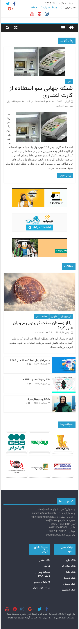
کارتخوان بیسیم (42, 582)
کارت (58, 106)
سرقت (64, 106)
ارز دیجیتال (66, 316)
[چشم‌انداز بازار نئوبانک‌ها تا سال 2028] (64, 359)
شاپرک (47, 566)
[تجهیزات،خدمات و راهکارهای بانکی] (71, 28)
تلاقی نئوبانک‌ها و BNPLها (36, 380)
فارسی (54, 316)
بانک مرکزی (44, 560)
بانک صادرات (69, 566)
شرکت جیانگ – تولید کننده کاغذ (47, 8)
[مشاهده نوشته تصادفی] (16, 27)
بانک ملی (71, 560)
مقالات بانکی (41, 316)
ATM (13, 101)
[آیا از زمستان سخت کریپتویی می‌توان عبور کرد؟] (39, 275)
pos (19, 101)
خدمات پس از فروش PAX (42, 574)
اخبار (69, 81)
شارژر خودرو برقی (41, 588)
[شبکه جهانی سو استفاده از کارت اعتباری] (39, 49)
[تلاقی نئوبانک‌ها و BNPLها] (64, 378)
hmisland (40, 101)
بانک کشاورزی (68, 590)
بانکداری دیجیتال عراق (38, 399)
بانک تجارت (70, 578)
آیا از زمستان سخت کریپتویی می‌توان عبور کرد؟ (43, 325)
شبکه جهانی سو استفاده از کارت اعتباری (41, 92)
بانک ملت (71, 572)
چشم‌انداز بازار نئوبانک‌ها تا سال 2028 (30, 360)
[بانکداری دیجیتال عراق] (64, 398)
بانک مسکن (69, 584)
